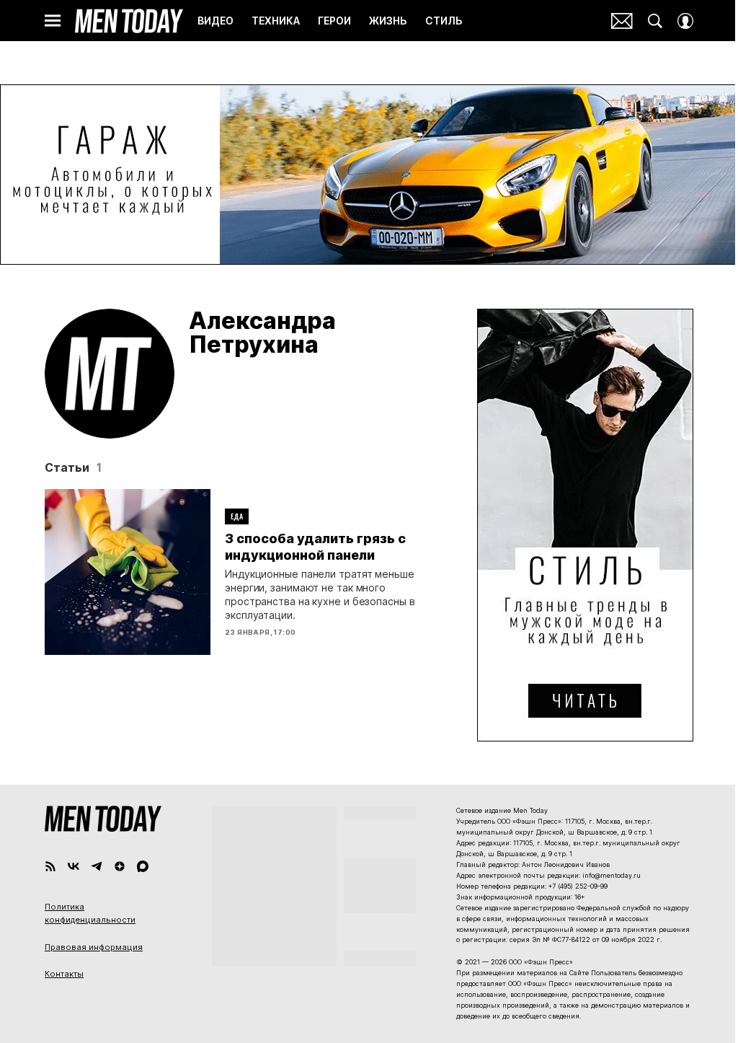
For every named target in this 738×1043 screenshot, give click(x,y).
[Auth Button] (685, 21)
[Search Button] (655, 21)
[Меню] (53, 21)
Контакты (64, 974)
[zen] (119, 866)
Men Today (129, 21)
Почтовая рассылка (622, 21)
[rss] (50, 866)
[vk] (73, 866)
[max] (142, 866)
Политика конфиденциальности (90, 913)
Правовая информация (94, 947)
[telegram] (96, 866)
